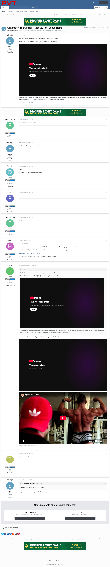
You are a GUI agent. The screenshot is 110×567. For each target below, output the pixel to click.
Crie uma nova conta (30, 518)
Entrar (94, 3)
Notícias (34, 8)
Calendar (10, 11)
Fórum (5, 8)
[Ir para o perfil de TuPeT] (10, 459)
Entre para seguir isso (90, 27)
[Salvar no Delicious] (10, 534)
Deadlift (10, 166)
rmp (10, 192)
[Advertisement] (55, 554)
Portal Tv (24, 8)
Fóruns (3, 11)
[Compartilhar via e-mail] (16, 534)
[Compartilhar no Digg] (8, 534)
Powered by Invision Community (55, 564)
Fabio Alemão (10, 119)
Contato (58, 561)
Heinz (10, 240)
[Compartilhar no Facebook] (5, 534)
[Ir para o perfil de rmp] (10, 198)
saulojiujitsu (12, 30)
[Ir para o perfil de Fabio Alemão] (10, 125)
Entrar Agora (80, 518)
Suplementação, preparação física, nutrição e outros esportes (46, 30)
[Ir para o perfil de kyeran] (10, 271)
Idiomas (51, 561)
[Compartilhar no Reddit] (13, 534)
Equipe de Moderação (21, 11)
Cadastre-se (103, 2)
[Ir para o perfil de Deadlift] (10, 172)
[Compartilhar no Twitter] (2, 534)
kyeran (10, 265)
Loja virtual (15, 8)
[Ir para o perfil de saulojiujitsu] (3, 29)
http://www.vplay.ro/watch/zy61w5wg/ (29, 253)
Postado (26, 35)
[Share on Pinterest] (18, 534)
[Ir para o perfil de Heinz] (10, 246)
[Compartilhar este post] (106, 35)
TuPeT (10, 454)
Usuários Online (34, 11)
